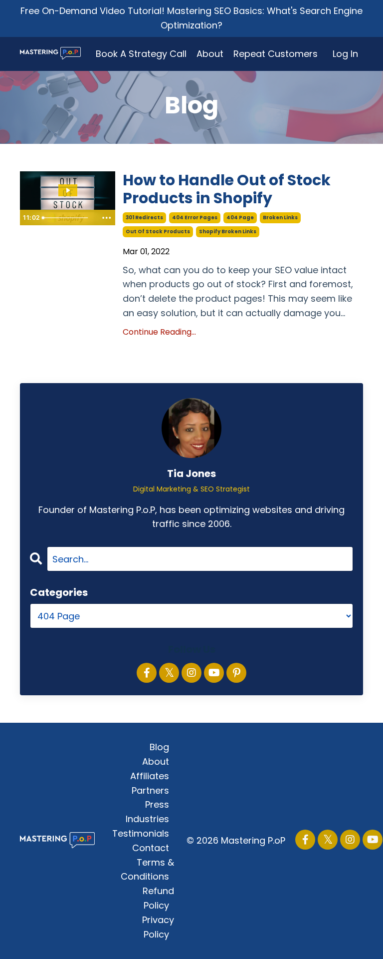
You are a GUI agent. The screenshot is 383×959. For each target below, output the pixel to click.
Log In (345, 53)
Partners (150, 790)
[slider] (67, 218)
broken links (280, 217)
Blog (159, 747)
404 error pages (194, 217)
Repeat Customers (275, 53)
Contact (150, 848)
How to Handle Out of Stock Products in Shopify (227, 189)
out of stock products (158, 231)
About (209, 53)
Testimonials (140, 833)
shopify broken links (227, 231)
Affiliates (149, 776)
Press (157, 804)
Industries (147, 819)
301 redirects (144, 217)
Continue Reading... (159, 332)
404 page (240, 217)
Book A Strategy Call (141, 53)
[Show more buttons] (106, 218)
